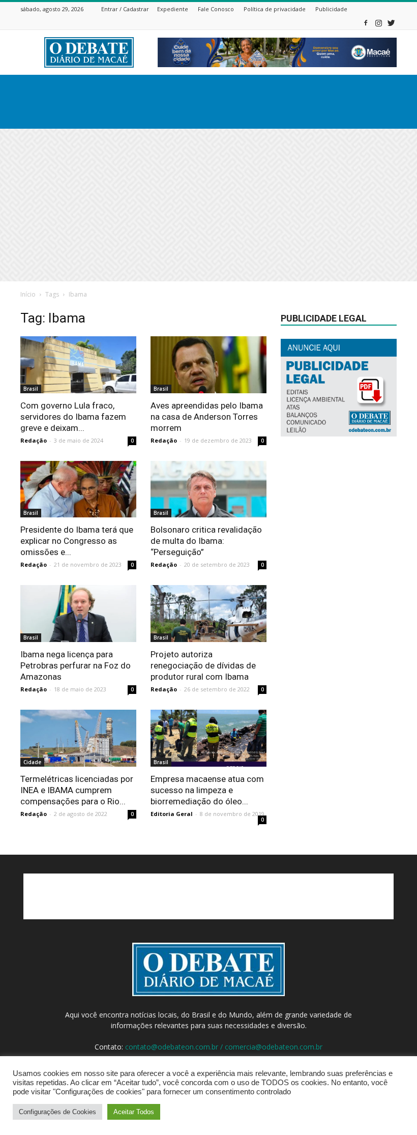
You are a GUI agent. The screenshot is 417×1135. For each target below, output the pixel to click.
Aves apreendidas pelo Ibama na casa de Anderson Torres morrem (207, 416)
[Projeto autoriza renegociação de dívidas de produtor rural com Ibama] (208, 613)
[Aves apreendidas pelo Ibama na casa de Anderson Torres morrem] (208, 364)
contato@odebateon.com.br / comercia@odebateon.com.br (223, 1047)
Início (28, 294)
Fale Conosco (216, 9)
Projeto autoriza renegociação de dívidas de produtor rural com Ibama (203, 665)
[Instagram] (378, 23)
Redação (33, 440)
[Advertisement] (208, 205)
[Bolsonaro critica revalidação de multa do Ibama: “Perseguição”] (208, 489)
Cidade (32, 762)
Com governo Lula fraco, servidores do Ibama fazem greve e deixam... (73, 416)
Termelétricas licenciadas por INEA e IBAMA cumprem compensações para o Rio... (76, 790)
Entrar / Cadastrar (125, 9)
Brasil (30, 388)
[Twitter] (391, 23)
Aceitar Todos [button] (133, 1112)
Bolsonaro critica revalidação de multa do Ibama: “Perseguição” (206, 541)
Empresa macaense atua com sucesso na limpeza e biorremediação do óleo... (207, 790)
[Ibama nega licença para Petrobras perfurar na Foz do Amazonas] (78, 613)
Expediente (172, 9)
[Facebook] (365, 23)
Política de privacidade (275, 9)
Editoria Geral (172, 814)
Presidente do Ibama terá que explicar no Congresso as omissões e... (76, 541)
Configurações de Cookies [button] (57, 1112)
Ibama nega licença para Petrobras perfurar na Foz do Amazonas (75, 665)
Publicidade (331, 9)
